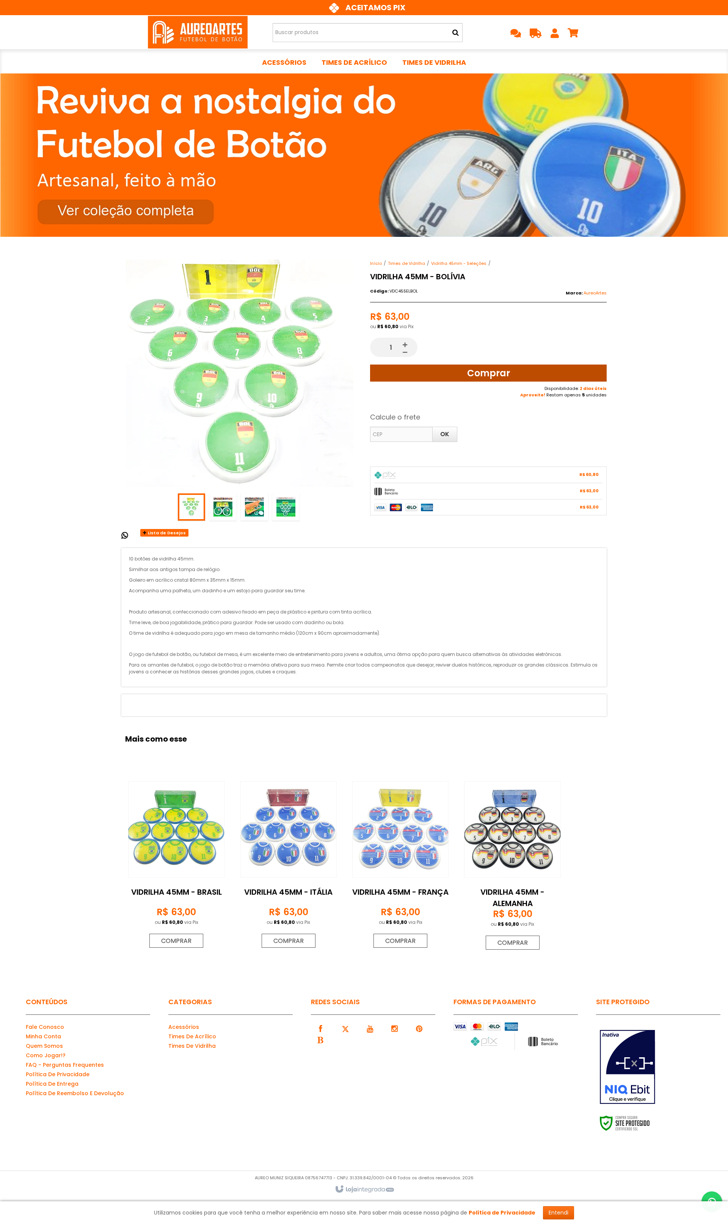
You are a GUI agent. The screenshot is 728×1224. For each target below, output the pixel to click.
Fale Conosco (45, 1027)
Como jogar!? (46, 1055)
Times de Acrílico (192, 1036)
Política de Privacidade (57, 1074)
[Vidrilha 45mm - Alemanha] (512, 863)
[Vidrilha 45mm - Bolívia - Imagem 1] (191, 507)
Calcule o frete (395, 417)
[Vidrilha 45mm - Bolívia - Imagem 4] (286, 507)
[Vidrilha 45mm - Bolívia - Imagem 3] (254, 507)
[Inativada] (635, 1067)
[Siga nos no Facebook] (320, 1028)
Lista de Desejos (166, 533)
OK (444, 434)
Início (376, 263)
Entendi (558, 1212)
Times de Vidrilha (406, 263)
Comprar (488, 373)
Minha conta (43, 1036)
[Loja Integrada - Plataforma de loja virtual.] (364, 1189)
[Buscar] (455, 32)
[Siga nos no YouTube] (369, 1028)
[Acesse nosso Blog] (320, 1039)
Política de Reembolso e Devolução (75, 1093)
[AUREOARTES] (198, 32)
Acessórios (183, 1027)
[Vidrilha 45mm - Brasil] (176, 862)
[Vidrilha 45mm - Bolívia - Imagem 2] (223, 507)
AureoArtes (595, 293)
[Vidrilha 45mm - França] (400, 862)
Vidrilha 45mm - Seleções (458, 263)
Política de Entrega (52, 1084)
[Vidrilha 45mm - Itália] (288, 862)
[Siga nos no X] (345, 1028)
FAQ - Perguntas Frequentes (65, 1065)
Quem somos (44, 1046)
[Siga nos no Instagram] (394, 1028)
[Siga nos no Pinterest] (419, 1028)
